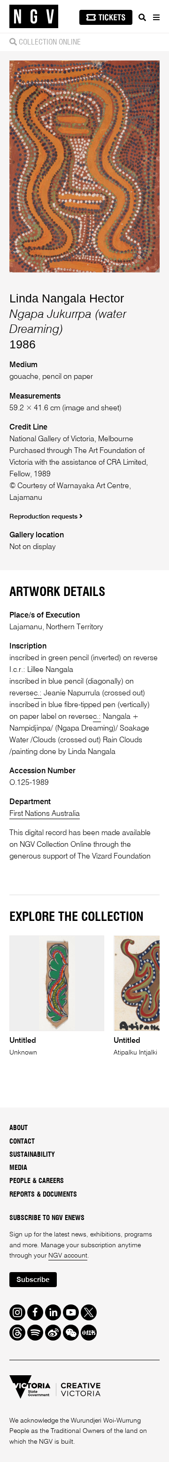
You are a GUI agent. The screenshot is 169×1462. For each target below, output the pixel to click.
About (18, 1128)
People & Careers (36, 1181)
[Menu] (156, 17)
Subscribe (32, 1279)
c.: (38, 693)
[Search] (142, 17)
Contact (22, 1141)
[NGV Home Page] (33, 16)
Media (18, 1168)
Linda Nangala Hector (66, 298)
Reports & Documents (43, 1194)
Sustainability (32, 1155)
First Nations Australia (44, 814)
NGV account (67, 1255)
